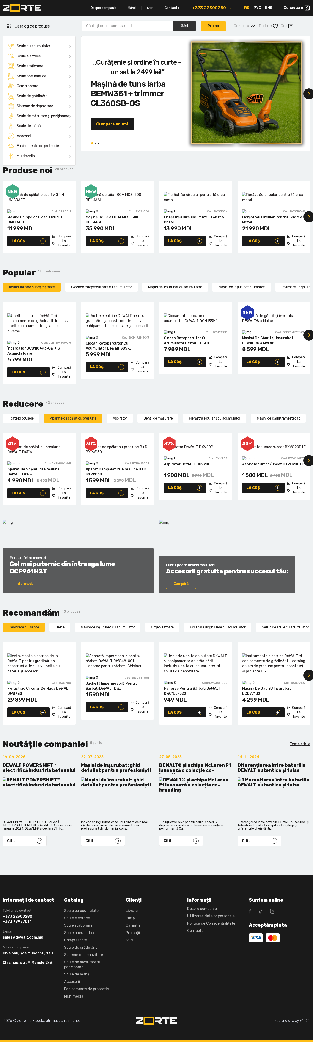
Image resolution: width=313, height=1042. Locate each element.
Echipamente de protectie (38, 146)
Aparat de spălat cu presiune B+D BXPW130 (116, 471)
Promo (213, 26)
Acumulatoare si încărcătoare (32, 287)
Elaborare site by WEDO (291, 1020)
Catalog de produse (32, 26)
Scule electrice (29, 56)
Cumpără (180, 583)
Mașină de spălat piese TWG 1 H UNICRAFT (34, 219)
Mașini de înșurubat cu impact (241, 287)
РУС (257, 8)
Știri (150, 8)
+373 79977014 (17, 922)
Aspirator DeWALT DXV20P (187, 464)
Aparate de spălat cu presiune (73, 418)
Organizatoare (162, 627)
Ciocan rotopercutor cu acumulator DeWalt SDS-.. (108, 345)
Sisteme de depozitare (35, 106)
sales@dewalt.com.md (23, 937)
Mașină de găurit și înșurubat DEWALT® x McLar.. (267, 340)
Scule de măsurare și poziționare (43, 116)
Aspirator (120, 418)
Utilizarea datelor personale (211, 916)
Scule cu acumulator (33, 46)
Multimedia (26, 156)
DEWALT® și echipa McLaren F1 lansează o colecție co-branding (195, 768)
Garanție (133, 925)
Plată (130, 918)
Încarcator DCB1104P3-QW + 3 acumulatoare (33, 351)
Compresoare (27, 86)
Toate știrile (300, 744)
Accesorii (24, 136)
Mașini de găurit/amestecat (278, 418)
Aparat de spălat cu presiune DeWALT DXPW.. (33, 471)
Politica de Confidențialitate (211, 923)
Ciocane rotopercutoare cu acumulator (101, 287)
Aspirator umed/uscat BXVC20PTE (273, 464)
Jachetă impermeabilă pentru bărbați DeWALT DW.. (112, 686)
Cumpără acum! (112, 124)
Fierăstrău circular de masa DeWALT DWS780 (38, 691)
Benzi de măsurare (158, 418)
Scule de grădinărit (32, 96)
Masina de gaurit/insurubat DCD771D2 (266, 691)
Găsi (184, 26)
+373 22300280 (209, 7)
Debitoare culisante (24, 627)
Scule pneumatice (31, 76)
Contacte (172, 8)
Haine (59, 627)
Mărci (132, 8)
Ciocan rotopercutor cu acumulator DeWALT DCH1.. (187, 340)
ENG (268, 8)
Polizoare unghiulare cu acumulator (217, 627)
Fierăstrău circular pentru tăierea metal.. (194, 219)
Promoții (133, 933)
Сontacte (195, 930)
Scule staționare (30, 66)
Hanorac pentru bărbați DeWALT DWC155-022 (192, 691)
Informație (24, 583)
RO (247, 8)
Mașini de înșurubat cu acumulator (175, 287)
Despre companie (103, 8)
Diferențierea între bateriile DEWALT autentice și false (272, 768)
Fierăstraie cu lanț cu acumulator (214, 418)
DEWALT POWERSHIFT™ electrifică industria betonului (39, 768)
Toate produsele (21, 418)
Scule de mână (29, 126)
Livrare (132, 911)
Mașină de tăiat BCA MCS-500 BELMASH (112, 219)
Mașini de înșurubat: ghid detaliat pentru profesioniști (116, 768)
